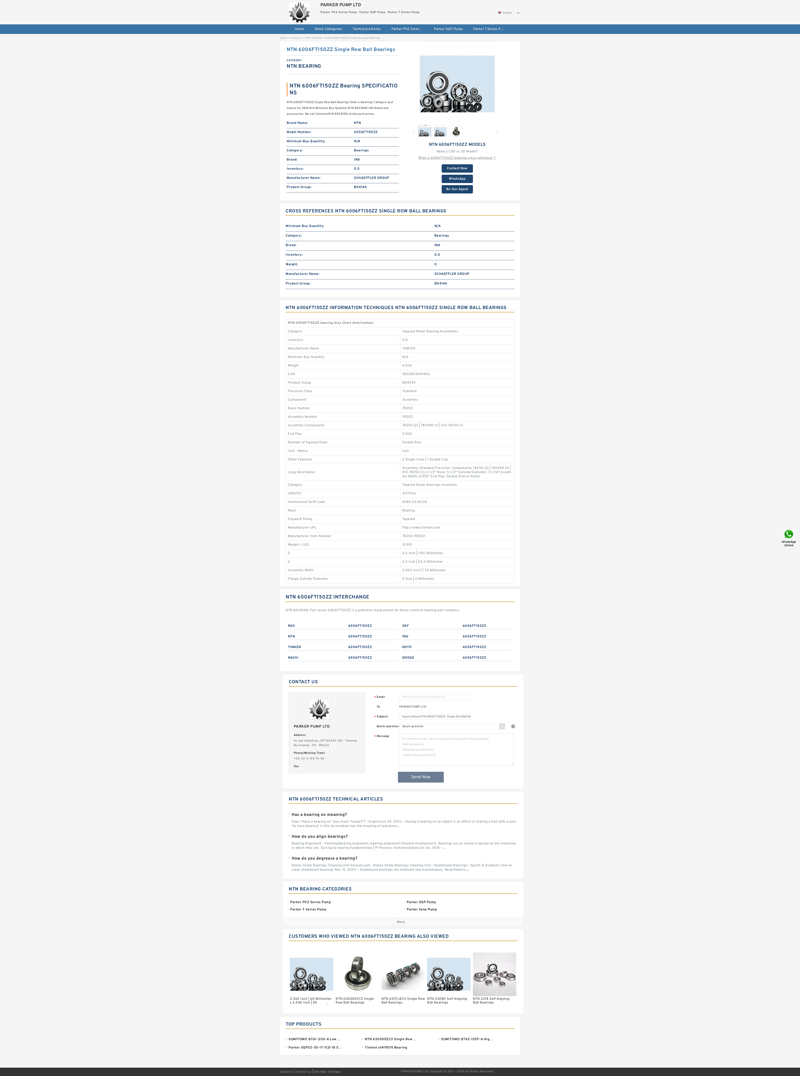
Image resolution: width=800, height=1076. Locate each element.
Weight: (292, 264)
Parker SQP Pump (448, 29)
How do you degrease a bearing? (324, 858)
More (401, 922)
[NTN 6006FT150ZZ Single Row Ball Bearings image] (457, 84)
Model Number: (299, 132)
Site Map (320, 1072)
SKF (405, 626)
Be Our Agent (457, 189)
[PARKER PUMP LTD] (299, 11)
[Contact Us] (789, 538)
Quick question (388, 726)
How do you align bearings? (320, 836)
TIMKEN (294, 647)
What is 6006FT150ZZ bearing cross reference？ (457, 158)
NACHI (293, 658)
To (378, 707)
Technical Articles (367, 29)
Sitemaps (334, 1072)
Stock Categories (328, 29)
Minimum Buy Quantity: (306, 141)
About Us (286, 1072)
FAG (405, 637)
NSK (291, 626)
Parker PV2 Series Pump (409, 29)
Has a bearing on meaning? (319, 815)
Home (299, 29)
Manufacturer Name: (303, 178)
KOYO (407, 647)
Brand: (292, 160)
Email (379, 697)
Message (381, 736)
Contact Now (457, 168)
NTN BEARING (314, 38)
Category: (295, 150)
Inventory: (295, 169)
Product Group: (299, 187)
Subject (381, 717)
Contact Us (303, 1072)
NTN (291, 637)
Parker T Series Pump (490, 29)
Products (296, 38)
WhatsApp (457, 179)
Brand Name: (297, 123)
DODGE (408, 658)
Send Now (421, 777)
